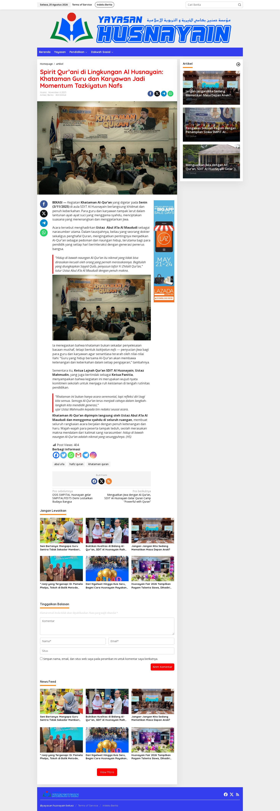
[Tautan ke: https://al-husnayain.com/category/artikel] (238, 64)
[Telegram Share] (164, 94)
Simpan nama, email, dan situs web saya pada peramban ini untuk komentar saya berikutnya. (100, 659)
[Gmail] (78, 455)
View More (107, 772)
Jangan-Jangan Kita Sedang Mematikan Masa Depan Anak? (150, 547)
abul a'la (59, 464)
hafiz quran (76, 464)
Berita (50, 95)
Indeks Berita (110, 805)
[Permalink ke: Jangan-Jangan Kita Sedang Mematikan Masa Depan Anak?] (152, 530)
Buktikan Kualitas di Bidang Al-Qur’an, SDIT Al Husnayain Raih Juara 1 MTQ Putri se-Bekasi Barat (105, 547)
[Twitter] (63, 455)
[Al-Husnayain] (140, 28)
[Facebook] (56, 455)
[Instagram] (93, 455)
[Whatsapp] (170, 94)
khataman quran (98, 464)
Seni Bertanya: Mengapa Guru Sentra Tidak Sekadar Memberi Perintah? (59, 547)
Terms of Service (88, 805)
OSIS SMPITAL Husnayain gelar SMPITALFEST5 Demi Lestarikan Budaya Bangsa (72, 496)
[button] (239, 5)
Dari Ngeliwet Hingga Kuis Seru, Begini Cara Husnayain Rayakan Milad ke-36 (106, 585)
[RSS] (109, 481)
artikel (43, 95)
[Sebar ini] (150, 94)
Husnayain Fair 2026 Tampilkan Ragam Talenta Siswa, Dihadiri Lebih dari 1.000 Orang (151, 585)
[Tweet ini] (157, 94)
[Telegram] (85, 455)
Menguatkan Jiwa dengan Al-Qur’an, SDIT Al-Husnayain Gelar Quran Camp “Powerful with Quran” (127, 496)
